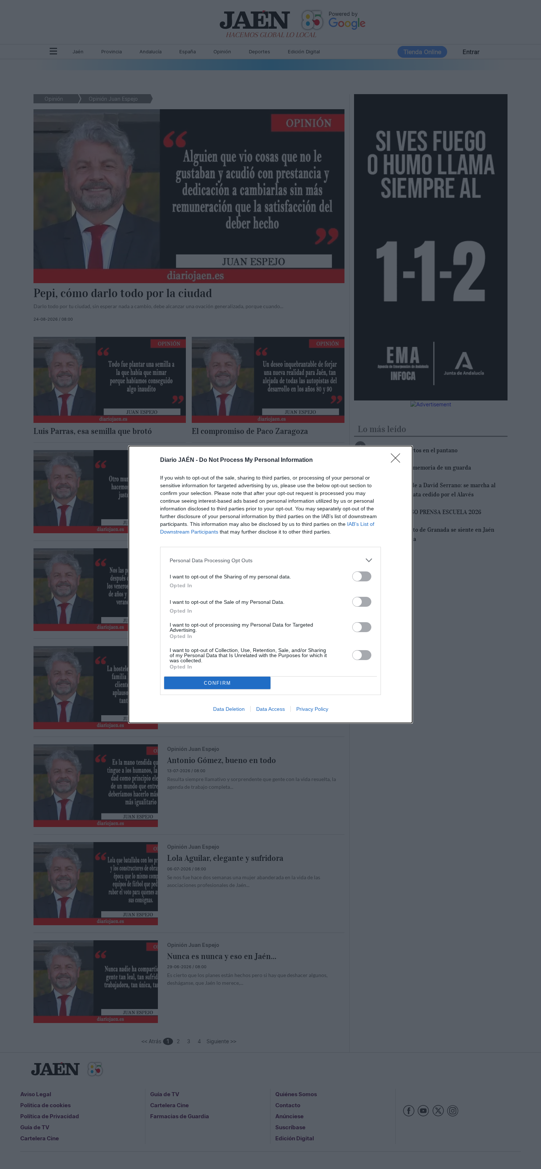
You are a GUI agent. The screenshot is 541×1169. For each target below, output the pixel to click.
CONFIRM (217, 683)
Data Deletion (229, 709)
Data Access (270, 709)
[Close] (398, 460)
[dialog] (270, 584)
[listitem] (270, 560)
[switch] (361, 576)
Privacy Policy (312, 709)
